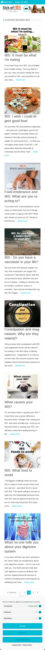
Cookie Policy (16, 645)
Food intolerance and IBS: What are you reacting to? (21, 196)
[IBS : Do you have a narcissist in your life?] (22, 241)
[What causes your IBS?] (22, 386)
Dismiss (22, 633)
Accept (22, 626)
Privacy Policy (27, 645)
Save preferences (22, 640)
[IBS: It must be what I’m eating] (22, 39)
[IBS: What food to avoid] (22, 454)
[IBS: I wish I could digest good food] (22, 100)
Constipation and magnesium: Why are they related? (22, 333)
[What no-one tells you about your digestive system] (22, 526)
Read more (21, 80)
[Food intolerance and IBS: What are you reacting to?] (22, 176)
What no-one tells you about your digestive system (21, 546)
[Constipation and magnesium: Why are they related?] (22, 313)
